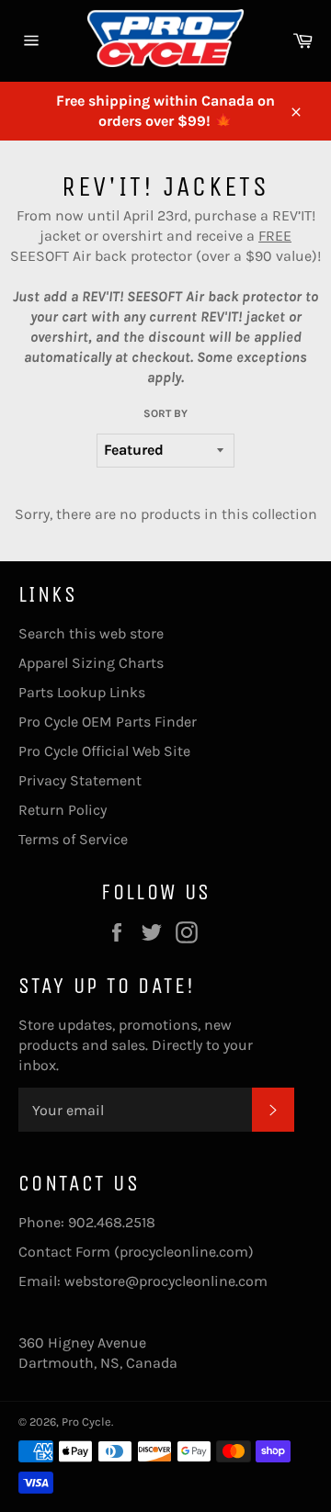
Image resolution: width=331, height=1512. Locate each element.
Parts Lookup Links (81, 692)
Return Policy (62, 809)
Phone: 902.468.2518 (86, 1222)
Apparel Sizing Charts (91, 662)
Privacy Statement (80, 780)
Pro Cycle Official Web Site (104, 751)
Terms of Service (73, 839)
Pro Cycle (86, 1421)
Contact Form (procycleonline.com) (136, 1251)
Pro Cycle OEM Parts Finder (107, 721)
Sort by (165, 413)
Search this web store (91, 633)
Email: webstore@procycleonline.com (143, 1281)
